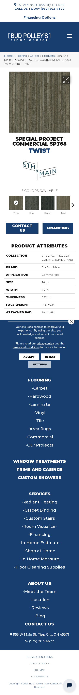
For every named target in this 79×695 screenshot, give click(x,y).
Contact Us (22, 228)
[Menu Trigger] (69, 36)
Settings (39, 364)
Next (73, 203)
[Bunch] (48, 203)
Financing (58, 228)
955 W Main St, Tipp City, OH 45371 (41, 4)
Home (8, 55)
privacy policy (45, 343)
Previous (6, 203)
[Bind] (32, 203)
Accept (29, 356)
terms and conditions (26, 347)
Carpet (34, 55)
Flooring (21, 55)
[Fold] (63, 203)
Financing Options (39, 18)
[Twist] (16, 203)
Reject (50, 356)
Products (48, 55)
